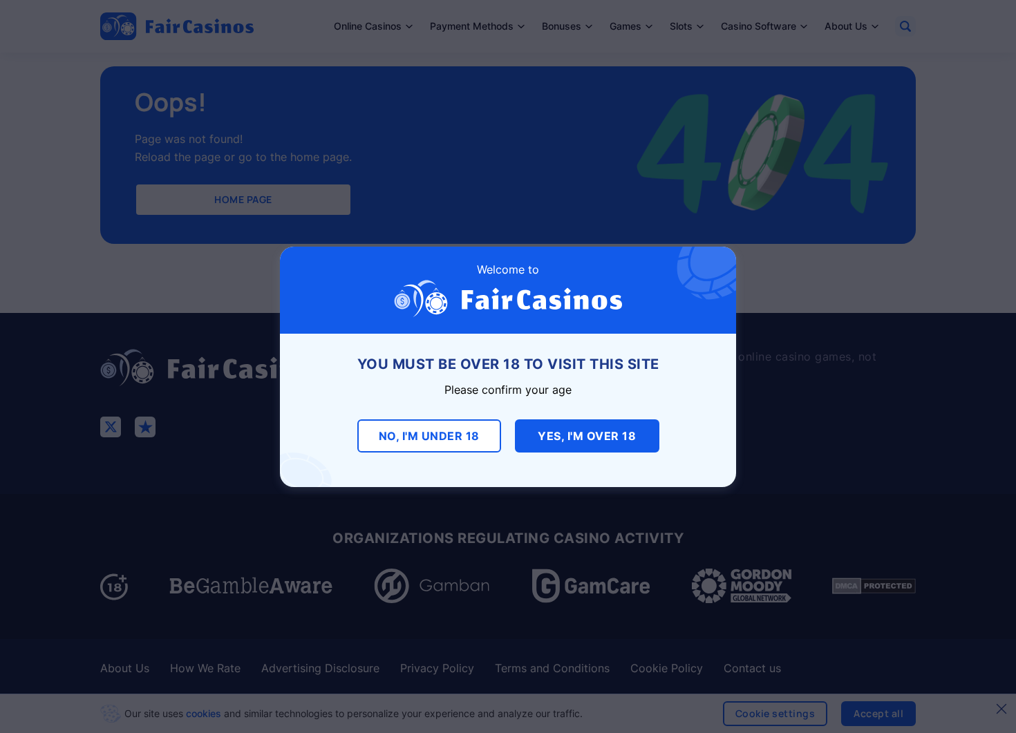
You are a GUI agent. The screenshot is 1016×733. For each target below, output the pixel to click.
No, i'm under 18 (429, 436)
